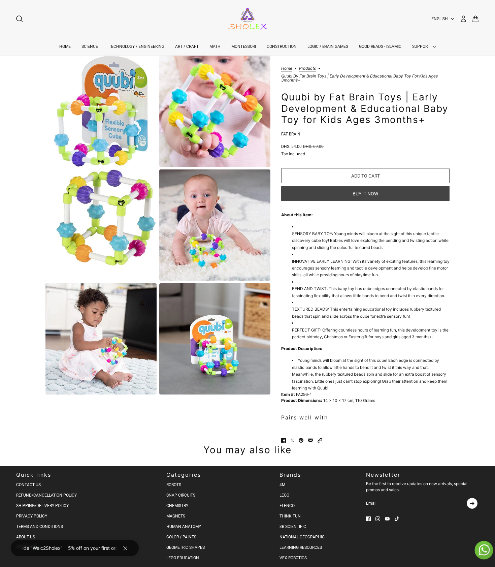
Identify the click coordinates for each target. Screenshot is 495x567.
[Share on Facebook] (283, 440)
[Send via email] (310, 440)
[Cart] (475, 18)
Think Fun (290, 516)
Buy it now (365, 193)
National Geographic (302, 537)
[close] (125, 548)
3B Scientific (292, 526)
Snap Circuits (180, 495)
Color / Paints (181, 537)
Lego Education (182, 558)
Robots (173, 484)
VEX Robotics (293, 558)
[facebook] (368, 519)
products (307, 68)
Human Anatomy (183, 526)
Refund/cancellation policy (46, 495)
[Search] (19, 18)
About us (25, 537)
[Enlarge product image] (101, 111)
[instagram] (378, 519)
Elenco (287, 505)
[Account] (463, 18)
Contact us (28, 484)
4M (282, 484)
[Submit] (472, 503)
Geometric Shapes (185, 547)
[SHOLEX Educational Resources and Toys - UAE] (247, 18)
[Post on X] (292, 440)
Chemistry (177, 505)
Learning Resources (300, 547)
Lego (284, 495)
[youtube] (387, 519)
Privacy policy (31, 516)
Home (286, 68)
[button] (320, 440)
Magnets (175, 516)
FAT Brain (290, 134)
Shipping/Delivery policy (42, 505)
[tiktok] (396, 519)
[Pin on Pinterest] (301, 440)
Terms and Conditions (39, 526)
